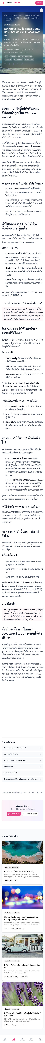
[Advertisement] (22, 708)
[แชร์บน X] (17, 64)
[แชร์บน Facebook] (9, 64)
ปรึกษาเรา (39, 3)
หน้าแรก (6, 15)
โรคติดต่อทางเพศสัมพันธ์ (32, 15)
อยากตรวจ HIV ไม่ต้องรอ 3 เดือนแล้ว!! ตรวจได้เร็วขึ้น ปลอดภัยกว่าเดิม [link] (22, 19)
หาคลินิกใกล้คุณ (32, 814)
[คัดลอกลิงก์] (22, 64)
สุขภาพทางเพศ (16, 15)
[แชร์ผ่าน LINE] (13, 64)
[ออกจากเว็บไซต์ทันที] (41, 10)
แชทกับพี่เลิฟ (15, 814)
